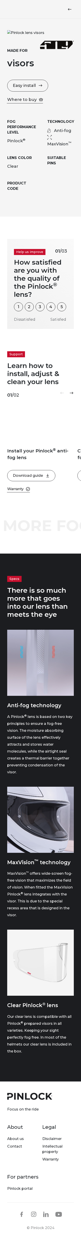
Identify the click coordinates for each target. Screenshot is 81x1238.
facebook (21, 1214)
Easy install (24, 85)
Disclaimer (52, 1139)
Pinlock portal (20, 1188)
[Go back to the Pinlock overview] (71, 9)
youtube (58, 1214)
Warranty (50, 1159)
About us (15, 1139)
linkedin (46, 1214)
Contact (14, 1146)
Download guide (28, 475)
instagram (33, 1214)
